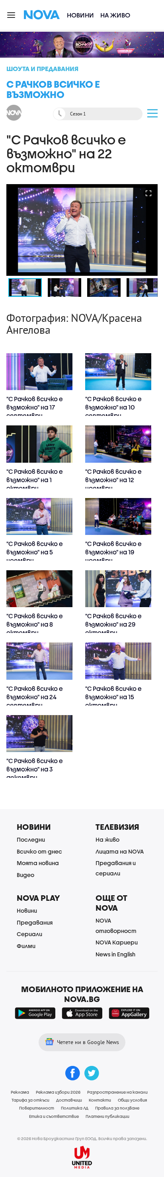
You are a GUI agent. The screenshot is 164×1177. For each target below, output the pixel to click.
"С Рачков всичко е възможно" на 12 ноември (113, 480)
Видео (25, 874)
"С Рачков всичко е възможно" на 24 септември (34, 697)
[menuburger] (11, 14)
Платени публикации (107, 1116)
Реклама (20, 1092)
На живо (115, 15)
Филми (26, 945)
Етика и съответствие (54, 1116)
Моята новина (38, 863)
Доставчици (69, 1100)
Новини (80, 15)
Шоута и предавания (42, 68)
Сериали (29, 934)
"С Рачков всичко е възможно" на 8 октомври (34, 624)
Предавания (35, 922)
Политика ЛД (74, 1108)
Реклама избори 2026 (58, 1092)
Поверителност (36, 1108)
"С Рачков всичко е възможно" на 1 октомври (34, 480)
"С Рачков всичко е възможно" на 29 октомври (113, 624)
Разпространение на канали (117, 1092)
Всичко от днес (39, 851)
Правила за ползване (117, 1108)
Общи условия (132, 1100)
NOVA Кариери (117, 942)
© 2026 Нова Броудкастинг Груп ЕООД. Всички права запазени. (82, 1138)
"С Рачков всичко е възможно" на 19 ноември (113, 552)
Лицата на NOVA (120, 851)
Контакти (100, 1100)
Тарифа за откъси (30, 1100)
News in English (115, 954)
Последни (31, 839)
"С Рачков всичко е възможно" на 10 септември (113, 407)
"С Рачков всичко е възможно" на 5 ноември (34, 552)
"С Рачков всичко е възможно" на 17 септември (34, 407)
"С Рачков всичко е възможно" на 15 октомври (113, 697)
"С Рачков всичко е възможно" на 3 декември (34, 769)
